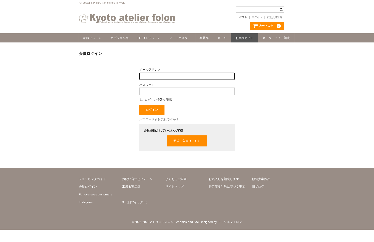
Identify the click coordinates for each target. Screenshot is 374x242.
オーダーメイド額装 (276, 38)
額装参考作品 (261, 179)
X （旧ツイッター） (135, 202)
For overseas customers (95, 194)
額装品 (204, 38)
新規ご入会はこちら (187, 141)
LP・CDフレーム (149, 38)
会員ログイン (88, 186)
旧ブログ (258, 186)
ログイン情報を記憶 (158, 99)
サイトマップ (174, 186)
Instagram (86, 202)
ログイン (257, 17)
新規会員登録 (274, 17)
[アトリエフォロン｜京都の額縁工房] (127, 19)
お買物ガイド (244, 38)
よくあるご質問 (176, 179)
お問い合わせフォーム (137, 179)
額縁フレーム (92, 38)
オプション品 (119, 38)
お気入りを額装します (224, 179)
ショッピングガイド (92, 179)
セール (222, 38)
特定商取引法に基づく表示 (227, 186)
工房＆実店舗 (131, 186)
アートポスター (180, 38)
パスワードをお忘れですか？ (159, 119)
